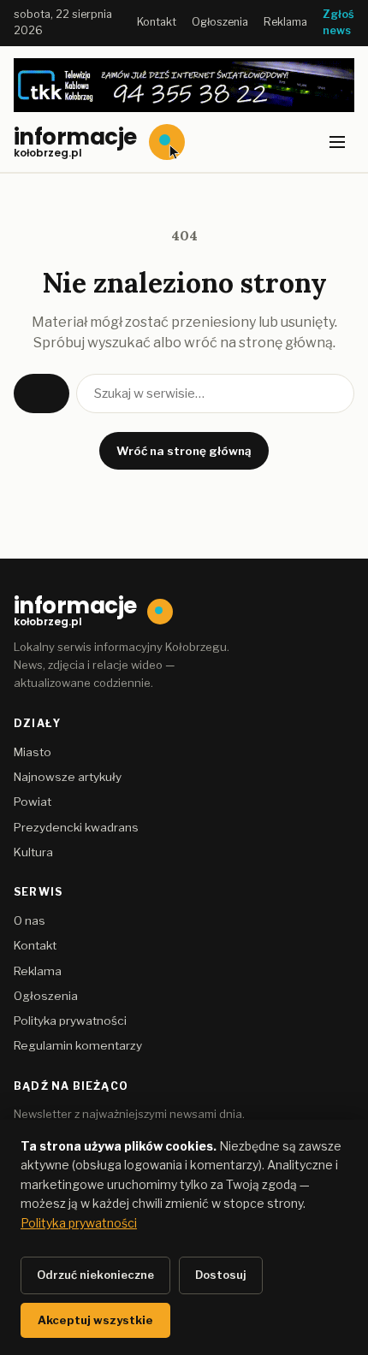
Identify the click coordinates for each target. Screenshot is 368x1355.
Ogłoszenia (220, 21)
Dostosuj (220, 1274)
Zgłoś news (338, 22)
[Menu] (337, 142)
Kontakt (156, 21)
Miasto (32, 752)
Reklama (285, 21)
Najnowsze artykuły (68, 777)
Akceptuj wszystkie (95, 1320)
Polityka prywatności (70, 1020)
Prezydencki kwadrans (76, 827)
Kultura (33, 852)
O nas (29, 920)
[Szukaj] (41, 393)
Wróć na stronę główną (184, 451)
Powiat (32, 801)
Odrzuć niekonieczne (95, 1274)
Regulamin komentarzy (78, 1045)
